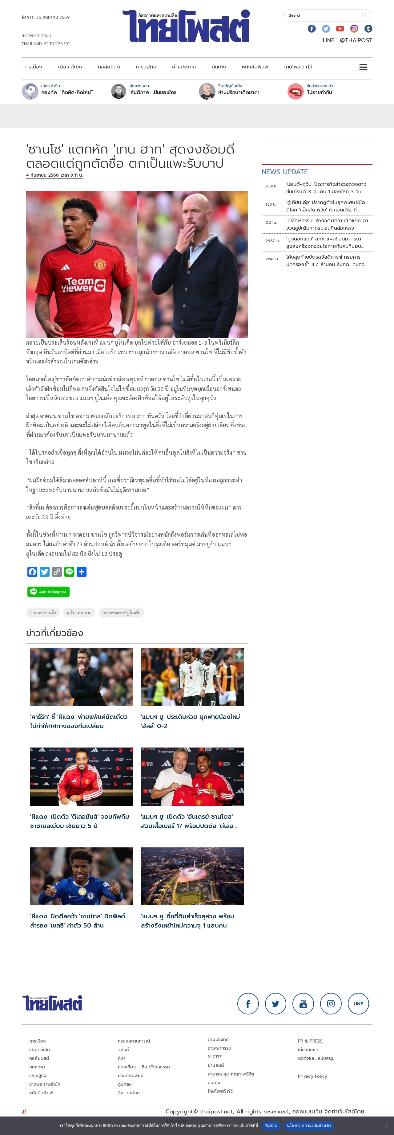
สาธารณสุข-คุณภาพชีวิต (231, 1074)
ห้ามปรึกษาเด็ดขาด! (238, 92)
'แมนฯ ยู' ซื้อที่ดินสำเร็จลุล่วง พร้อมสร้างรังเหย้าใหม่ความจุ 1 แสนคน (187, 921)
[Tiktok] (368, 29)
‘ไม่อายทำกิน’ (320, 92)
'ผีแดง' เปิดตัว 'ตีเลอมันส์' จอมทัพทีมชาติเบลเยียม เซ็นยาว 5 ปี (79, 821)
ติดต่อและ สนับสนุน (316, 1058)
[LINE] (358, 1004)
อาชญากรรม (219, 1048)
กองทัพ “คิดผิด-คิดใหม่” (67, 92)
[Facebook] (312, 29)
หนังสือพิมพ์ (255, 67)
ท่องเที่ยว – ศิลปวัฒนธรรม (144, 1067)
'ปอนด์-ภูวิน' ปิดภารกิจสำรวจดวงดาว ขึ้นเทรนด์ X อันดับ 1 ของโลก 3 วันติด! (326, 188)
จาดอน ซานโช (43, 612)
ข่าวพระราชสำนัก (44, 1084)
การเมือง (32, 67)
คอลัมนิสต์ (109, 67)
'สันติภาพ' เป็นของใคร (153, 92)
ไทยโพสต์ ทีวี (298, 67)
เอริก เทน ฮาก (79, 612)
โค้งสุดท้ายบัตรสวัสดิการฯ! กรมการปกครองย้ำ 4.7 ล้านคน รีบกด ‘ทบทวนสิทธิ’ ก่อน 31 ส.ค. (327, 260)
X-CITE (215, 1057)
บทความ (37, 1067)
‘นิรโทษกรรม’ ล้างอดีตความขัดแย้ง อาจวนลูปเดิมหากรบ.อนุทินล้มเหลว (327, 224)
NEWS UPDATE (285, 172)
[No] (386, 1126)
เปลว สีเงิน (70, 67)
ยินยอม (271, 1125)
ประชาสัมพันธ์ (130, 1075)
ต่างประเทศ (184, 67)
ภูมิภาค (124, 1084)
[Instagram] (354, 29)
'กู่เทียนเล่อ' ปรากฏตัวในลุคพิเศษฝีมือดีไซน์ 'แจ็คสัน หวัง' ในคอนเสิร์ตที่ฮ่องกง (325, 206)
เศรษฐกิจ (146, 67)
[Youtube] (340, 29)
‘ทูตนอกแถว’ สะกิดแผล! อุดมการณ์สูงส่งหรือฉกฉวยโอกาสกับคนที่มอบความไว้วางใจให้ (323, 242)
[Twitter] (326, 29)
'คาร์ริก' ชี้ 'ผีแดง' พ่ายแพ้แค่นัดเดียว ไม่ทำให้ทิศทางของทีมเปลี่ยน (78, 721)
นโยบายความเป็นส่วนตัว (309, 1125)
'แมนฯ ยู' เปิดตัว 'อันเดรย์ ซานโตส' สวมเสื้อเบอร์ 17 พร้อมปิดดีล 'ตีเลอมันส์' (187, 826)
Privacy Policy (313, 1076)
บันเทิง (219, 67)
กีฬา (122, 1058)
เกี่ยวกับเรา (308, 1050)
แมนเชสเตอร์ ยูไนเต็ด (121, 612)
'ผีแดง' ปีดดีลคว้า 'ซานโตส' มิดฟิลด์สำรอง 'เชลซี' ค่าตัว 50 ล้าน (77, 921)
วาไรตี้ (123, 1050)
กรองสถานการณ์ (134, 1041)
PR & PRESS (310, 1041)
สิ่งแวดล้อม (129, 1093)
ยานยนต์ (216, 1065)
